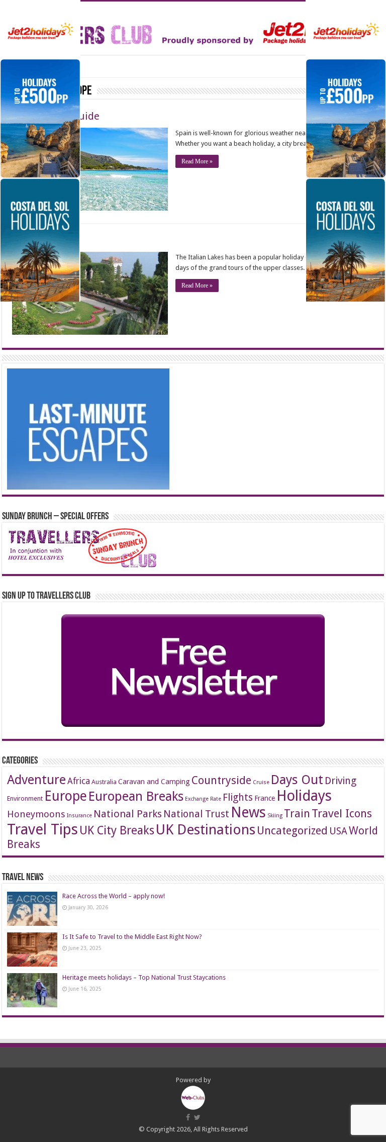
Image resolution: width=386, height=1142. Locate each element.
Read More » (197, 161)
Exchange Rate (203, 799)
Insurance (79, 815)
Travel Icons (342, 813)
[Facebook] (188, 1117)
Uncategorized (292, 830)
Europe (65, 796)
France (264, 798)
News (248, 812)
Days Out (297, 779)
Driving (340, 781)
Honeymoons (36, 814)
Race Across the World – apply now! (113, 896)
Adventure (36, 780)
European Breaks (135, 796)
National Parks (127, 814)
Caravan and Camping (154, 782)
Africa (78, 781)
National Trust (196, 814)
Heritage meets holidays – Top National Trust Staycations (144, 977)
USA (338, 831)
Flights (238, 797)
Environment (25, 798)
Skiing (274, 815)
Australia (104, 782)
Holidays (304, 795)
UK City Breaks (116, 830)
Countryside (221, 780)
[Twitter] (197, 1117)
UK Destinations (205, 829)
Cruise (261, 782)
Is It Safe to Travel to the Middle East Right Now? (132, 936)
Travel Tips (42, 829)
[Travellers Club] (193, 26)
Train (297, 813)
